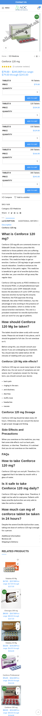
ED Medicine (14, 56)
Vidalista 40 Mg (11, 643)
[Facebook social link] (9, 213)
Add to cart (32, 98)
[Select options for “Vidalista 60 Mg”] (18, 564)
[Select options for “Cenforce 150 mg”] (18, 693)
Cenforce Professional (11, 675)
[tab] (8, 220)
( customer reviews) (21, 67)
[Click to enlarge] (6, 47)
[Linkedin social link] (17, 213)
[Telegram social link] (20, 213)
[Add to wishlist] (18, 560)
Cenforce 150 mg (11, 707)
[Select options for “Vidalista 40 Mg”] (18, 628)
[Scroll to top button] (38, 712)
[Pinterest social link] (14, 213)
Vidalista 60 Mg (11, 578)
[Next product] (39, 56)
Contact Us (21, 2)
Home (4, 56)
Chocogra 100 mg (11, 611)
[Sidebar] (3, 218)
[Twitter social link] (11, 213)
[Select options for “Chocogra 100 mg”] (18, 596)
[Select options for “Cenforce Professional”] (18, 661)
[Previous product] (34, 56)
